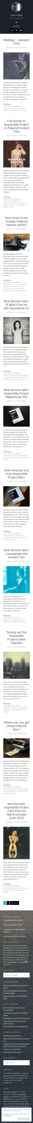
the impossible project (18, 110)
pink (17, 457)
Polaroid (6, 110)
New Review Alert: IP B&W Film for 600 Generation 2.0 (16, 304)
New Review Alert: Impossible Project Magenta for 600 (16, 393)
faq (13, 789)
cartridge (21, 108)
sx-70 (11, 288)
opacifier (24, 708)
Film (20, 284)
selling (20, 286)
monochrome (11, 377)
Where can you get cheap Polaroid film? (16, 725)
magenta (24, 455)
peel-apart (7, 286)
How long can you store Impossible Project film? (16, 473)
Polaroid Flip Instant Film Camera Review (16, 1018)
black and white (17, 375)
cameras (15, 201)
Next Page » (14, 903)
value (11, 291)
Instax (5, 205)
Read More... (7, 104)
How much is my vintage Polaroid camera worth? (16, 221)
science (12, 710)
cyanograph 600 (17, 620)
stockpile (13, 537)
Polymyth (6, 1076)
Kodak (24, 284)
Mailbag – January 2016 (16, 41)
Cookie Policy (8, 1115)
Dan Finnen (16, 15)
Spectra (6, 288)
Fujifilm (15, 203)
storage (20, 537)
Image (14, 888)
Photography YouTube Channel (13, 920)
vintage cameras (20, 291)
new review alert (22, 377)
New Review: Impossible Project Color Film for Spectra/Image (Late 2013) (16, 811)
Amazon (23, 962)
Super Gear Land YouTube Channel (14, 936)
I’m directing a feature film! (11, 1049)
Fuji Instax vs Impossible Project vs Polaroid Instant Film (16, 126)
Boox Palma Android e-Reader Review (15, 1026)
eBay (16, 284)
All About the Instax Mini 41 (12, 1036)
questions (21, 791)
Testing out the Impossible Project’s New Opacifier (16, 637)
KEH (15, 962)
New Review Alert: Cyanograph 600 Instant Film (16, 553)
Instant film (23, 203)
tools (11, 207)
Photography (16, 106)
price (15, 791)
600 (13, 284)
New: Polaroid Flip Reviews (12, 1052)
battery (15, 108)
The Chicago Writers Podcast (12, 925)
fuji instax (19, 789)
